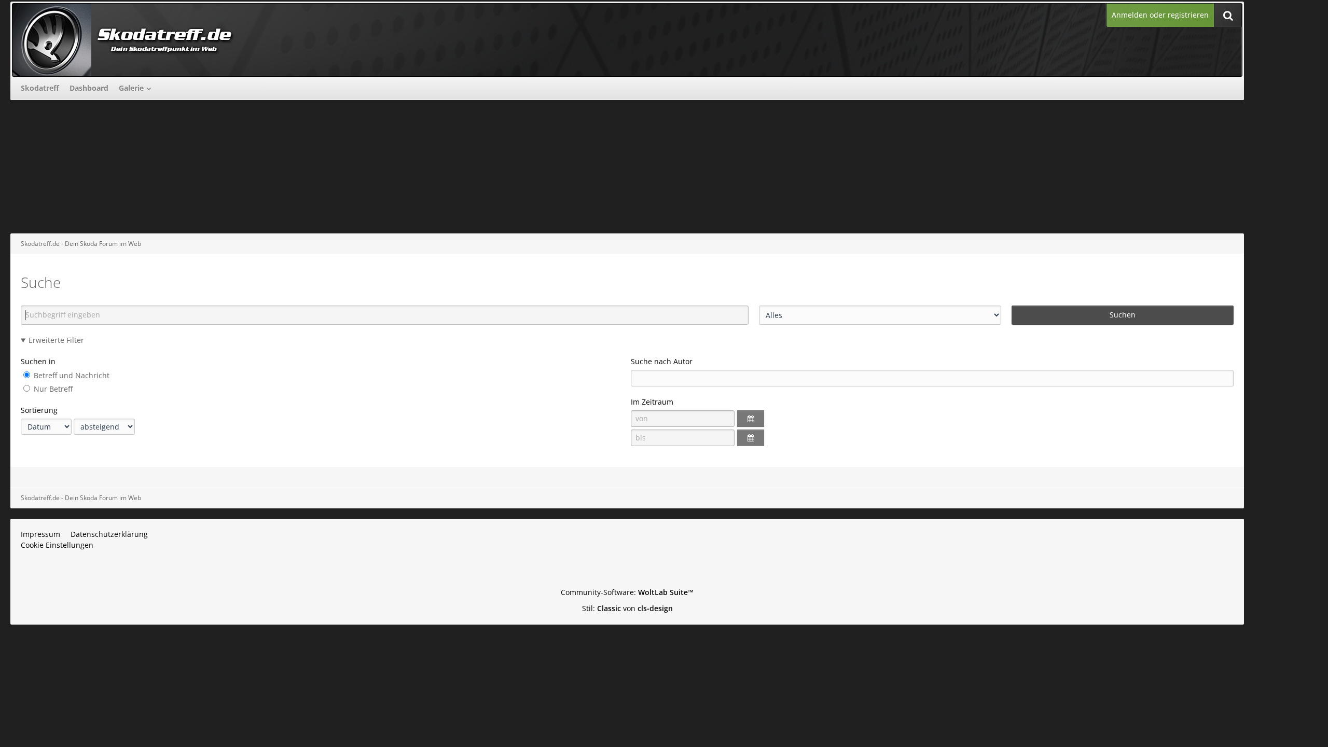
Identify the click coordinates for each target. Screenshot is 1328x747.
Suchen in (38, 361)
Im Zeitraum (652, 402)
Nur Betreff (52, 389)
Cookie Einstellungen (57, 545)
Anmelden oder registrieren (1160, 15)
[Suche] (1227, 15)
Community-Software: (627, 592)
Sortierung (39, 410)
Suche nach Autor (662, 361)
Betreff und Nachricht (70, 375)
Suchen (1123, 315)
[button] (750, 418)
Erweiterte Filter (56, 340)
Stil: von (627, 608)
